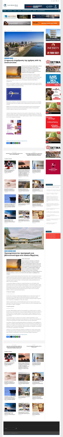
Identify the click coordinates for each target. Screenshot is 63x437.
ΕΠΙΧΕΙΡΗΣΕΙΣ (10, 10)
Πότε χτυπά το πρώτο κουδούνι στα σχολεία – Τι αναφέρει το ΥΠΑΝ (52, 193)
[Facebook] (51, 1)
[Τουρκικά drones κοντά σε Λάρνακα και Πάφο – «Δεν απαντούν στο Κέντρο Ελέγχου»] (10, 214)
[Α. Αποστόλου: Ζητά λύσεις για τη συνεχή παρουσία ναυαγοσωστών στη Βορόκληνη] (38, 183)
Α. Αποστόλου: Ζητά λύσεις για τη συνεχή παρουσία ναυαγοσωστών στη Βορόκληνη (37, 189)
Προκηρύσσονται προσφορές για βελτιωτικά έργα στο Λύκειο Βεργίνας (14, 153)
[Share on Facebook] (7, 143)
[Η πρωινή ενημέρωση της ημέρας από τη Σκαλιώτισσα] (24, 198)
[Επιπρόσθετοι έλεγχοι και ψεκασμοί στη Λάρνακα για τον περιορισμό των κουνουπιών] (10, 183)
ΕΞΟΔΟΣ (15, 10)
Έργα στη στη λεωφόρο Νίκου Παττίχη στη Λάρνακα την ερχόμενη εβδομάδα (9, 171)
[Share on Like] (9, 143)
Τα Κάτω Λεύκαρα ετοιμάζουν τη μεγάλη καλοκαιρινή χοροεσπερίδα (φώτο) (37, 220)
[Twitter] (55, 1)
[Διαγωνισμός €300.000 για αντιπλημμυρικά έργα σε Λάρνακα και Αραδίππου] (38, 165)
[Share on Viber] (19, 143)
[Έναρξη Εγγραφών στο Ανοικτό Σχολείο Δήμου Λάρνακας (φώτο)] (24, 214)
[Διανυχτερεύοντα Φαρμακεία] (59, 1)
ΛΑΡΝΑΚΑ (4, 10)
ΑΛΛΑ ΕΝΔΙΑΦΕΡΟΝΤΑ (41, 10)
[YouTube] (53, 1)
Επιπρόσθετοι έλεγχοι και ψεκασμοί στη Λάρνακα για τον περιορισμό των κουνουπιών (9, 189)
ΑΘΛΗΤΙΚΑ (19, 10)
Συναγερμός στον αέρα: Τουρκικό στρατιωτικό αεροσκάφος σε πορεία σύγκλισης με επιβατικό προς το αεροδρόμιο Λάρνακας (10, 205)
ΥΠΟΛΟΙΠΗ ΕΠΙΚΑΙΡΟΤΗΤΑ (26, 10)
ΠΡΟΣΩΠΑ (34, 10)
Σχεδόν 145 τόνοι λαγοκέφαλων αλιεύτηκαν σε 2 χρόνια (51, 223)
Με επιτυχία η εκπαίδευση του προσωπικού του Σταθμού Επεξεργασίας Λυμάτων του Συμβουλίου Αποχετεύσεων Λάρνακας (34, 154)
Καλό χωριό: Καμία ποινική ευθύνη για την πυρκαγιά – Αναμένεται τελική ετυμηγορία (37, 204)
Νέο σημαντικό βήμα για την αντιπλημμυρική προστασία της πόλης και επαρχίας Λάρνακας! (23, 189)
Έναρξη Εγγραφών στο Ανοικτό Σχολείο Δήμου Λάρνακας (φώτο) (24, 220)
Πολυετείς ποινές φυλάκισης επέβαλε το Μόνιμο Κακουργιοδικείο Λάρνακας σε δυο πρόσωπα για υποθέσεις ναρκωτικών (14, 346)
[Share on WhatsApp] (17, 143)
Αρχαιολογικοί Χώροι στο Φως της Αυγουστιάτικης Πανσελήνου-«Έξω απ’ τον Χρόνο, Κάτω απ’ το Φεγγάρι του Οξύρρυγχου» (52, 204)
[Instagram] (57, 1)
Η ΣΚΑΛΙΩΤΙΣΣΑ (13, 30)
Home (5, 30)
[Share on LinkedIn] (13, 143)
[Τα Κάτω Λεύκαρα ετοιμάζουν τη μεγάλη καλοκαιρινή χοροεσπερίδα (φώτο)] (38, 214)
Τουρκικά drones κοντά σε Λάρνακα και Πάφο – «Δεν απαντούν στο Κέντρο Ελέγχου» (9, 220)
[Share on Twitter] (11, 143)
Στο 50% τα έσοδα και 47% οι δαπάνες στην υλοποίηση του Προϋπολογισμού (52, 212)
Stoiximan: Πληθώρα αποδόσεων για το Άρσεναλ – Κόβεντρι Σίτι (53, 209)
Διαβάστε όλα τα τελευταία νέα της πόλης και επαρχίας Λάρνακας (16, 140)
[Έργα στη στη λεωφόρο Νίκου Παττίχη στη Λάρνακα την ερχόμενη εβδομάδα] (10, 165)
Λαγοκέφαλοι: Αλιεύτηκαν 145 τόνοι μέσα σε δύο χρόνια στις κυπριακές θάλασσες (53, 190)
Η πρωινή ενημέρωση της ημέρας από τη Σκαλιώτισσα (24, 204)
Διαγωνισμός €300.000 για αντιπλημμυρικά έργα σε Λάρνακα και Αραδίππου (36, 171)
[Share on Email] (15, 143)
